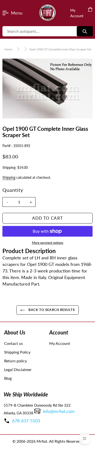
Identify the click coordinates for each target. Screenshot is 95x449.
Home (8, 49)
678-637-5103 (26, 420)
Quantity (12, 190)
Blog (8, 378)
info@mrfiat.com (59, 411)
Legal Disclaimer (18, 369)
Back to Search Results (51, 310)
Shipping (8, 177)
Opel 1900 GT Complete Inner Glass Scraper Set (60, 49)
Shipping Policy (17, 352)
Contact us (13, 343)
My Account (59, 343)
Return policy (15, 360)
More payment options (47, 243)
